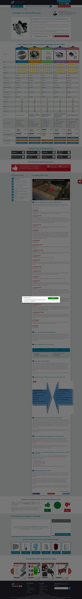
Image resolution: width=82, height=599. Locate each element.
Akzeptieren (53, 298)
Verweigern (53, 300)
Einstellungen (33, 301)
